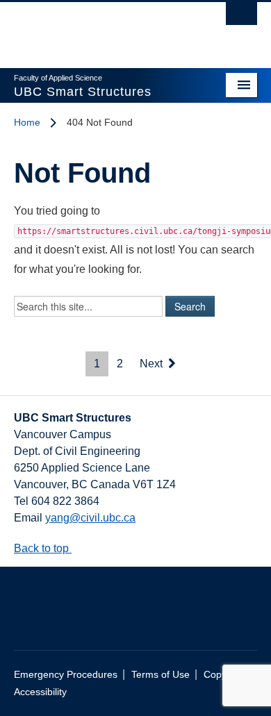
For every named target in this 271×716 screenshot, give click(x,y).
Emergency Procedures (65, 674)
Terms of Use (160, 674)
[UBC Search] (241, 17)
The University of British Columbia (99, 28)
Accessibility (40, 692)
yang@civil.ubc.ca (90, 518)
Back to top (43, 548)
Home (27, 122)
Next (152, 363)
